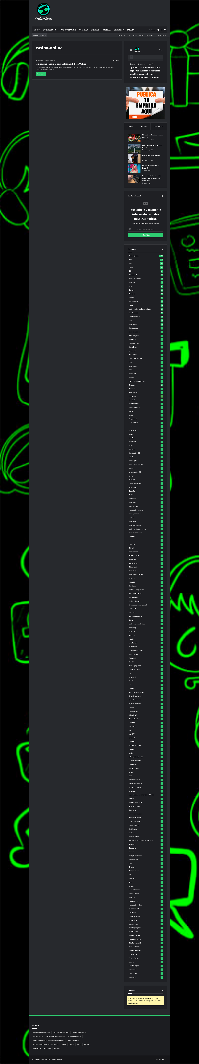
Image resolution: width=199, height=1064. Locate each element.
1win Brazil (133, 973)
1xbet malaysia (134, 966)
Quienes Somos (50, 30)
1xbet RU (132, 723)
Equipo (134, 35)
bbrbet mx (132, 833)
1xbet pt (132, 749)
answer (131, 799)
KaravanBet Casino (135, 616)
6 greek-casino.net (135, 696)
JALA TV (130, 30)
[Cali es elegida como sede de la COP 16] (134, 148)
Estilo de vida (133, 392)
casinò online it (134, 893)
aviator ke (132, 559)
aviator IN (132, 738)
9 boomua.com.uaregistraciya (138, 605)
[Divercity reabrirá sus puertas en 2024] (134, 138)
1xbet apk (132, 586)
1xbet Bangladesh (135, 939)
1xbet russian (133, 328)
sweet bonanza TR (135, 950)
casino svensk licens (135, 483)
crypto (131, 772)
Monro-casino (133, 567)
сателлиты (132, 498)
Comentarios (158, 126)
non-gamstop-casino (135, 855)
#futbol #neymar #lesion (74, 1036)
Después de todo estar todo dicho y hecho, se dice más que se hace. (151, 178)
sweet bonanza (134, 404)
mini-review (133, 366)
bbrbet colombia (134, 601)
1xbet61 (131, 662)
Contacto (119, 30)
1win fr (131, 517)
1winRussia (133, 829)
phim (131, 434)
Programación (68, 30)
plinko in (132, 631)
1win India (132, 544)
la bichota (86, 1044)
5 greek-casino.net (135, 700)
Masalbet (132, 449)
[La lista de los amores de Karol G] (134, 168)
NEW (131, 370)
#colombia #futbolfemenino (61, 1033)
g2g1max (132, 878)
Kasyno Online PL (135, 818)
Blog (130, 271)
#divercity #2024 (38, 1036)
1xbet (131, 305)
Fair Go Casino (134, 555)
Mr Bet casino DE (135, 597)
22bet (131, 457)
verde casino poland (135, 905)
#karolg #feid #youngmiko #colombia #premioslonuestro (48, 1040)
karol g (78, 1044)
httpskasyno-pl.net (135, 928)
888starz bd (133, 954)
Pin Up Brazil (133, 719)
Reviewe (132, 294)
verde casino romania (136, 510)
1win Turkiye (133, 423)
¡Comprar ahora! (161, 35)
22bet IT (132, 742)
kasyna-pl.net (133, 506)
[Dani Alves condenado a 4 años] (134, 158)
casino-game (133, 461)
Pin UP (131, 548)
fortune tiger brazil (135, 593)
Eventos (95, 30)
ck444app (63, 1044)
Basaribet (132, 844)
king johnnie (133, 419)
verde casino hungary (136, 574)
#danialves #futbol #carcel (79, 1033)
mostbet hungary (134, 935)
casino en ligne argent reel (137, 529)
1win (130, 863)
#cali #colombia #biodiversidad (41, 1033)
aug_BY (132, 734)
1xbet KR (132, 536)
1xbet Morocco (134, 901)
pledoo (131, 886)
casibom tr (132, 977)
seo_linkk (132, 612)
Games (131, 298)
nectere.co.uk (133, 859)
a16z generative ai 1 (135, 514)
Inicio (37, 30)
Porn (130, 882)
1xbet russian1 (134, 313)
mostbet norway (134, 768)
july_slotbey (133, 487)
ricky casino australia (136, 464)
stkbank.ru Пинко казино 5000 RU (141, 840)
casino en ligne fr (134, 279)
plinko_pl (132, 578)
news (130, 263)
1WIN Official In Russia (137, 381)
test (130, 874)
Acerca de (127, 35)
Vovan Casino (133, 958)
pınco (131, 415)
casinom (132, 852)
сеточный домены (135, 533)
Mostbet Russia (134, 837)
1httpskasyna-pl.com (136, 650)
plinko (131, 286)
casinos (131, 707)
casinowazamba (134, 343)
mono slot (132, 502)
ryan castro (57, 1048)
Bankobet (132, 491)
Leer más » (40, 74)
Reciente (144, 126)
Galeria (106, 30)
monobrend (133, 324)
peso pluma (47, 1048)
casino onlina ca (134, 947)
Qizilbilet (132, 726)
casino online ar (134, 825)
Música (131, 377)
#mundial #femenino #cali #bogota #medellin (45, 1044)
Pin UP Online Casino (136, 692)
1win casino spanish (135, 358)
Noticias (83, 30)
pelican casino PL (135, 407)
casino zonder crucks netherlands (140, 309)
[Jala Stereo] (43, 12)
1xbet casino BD (134, 453)
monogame (132, 521)
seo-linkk (132, 400)
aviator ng (132, 628)
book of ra (132, 810)
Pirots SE (132, 635)
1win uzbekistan (134, 890)
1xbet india (132, 764)
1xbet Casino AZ (134, 317)
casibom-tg (132, 571)
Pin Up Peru (133, 355)
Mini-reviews (133, 301)
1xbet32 (131, 688)
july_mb (132, 479)
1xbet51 (131, 681)
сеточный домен (134, 332)
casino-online (133, 711)
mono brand (133, 647)
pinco (131, 445)
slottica (131, 962)
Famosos (132, 389)
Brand (131, 620)
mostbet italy (133, 931)
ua (130, 730)
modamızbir (133, 677)
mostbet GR (133, 643)
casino (131, 267)
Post (130, 260)
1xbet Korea (133, 347)
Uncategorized (134, 256)
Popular (130, 126)
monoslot (132, 897)
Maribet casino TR (135, 943)
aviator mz (132, 912)
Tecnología (149, 35)
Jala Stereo (40, 60)
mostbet (131, 438)
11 (130, 685)
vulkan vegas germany (136, 590)
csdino (131, 753)
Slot (130, 362)
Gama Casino (133, 563)
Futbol (131, 495)
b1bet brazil (133, 715)
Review (131, 290)
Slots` (131, 776)
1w (130, 673)
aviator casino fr (134, 780)
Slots (130, 320)
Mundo (141, 35)
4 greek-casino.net (135, 704)
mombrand (132, 791)
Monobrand (133, 275)
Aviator (131, 468)
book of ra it (133, 430)
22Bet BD (132, 609)
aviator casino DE (135, 472)
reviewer (132, 282)
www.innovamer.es (135, 814)
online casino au (134, 821)
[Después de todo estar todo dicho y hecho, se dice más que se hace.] (134, 179)
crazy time (132, 442)
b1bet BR (132, 582)
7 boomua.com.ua (135, 761)
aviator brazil (133, 552)
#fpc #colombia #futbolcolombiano (55, 1036)
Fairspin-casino (134, 871)
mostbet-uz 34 (37, 1048)
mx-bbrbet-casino (135, 787)
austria (131, 639)
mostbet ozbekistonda (136, 802)
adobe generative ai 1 (136, 757)
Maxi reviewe (133, 654)
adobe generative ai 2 (136, 783)
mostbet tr (132, 339)
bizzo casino (133, 920)
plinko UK (132, 351)
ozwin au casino (134, 916)
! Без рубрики (134, 336)
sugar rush (132, 969)
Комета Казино (134, 806)
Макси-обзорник (135, 525)
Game (131, 411)
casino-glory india (135, 666)
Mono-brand (133, 374)
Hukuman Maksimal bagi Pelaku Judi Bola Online (61, 63)
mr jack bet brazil (135, 745)
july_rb (131, 476)
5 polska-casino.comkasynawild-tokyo (141, 795)
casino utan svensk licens (137, 624)
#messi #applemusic (73, 1040)
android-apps (133, 924)
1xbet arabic (133, 658)
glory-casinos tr (134, 909)
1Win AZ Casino (134, 669)
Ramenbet (132, 848)
